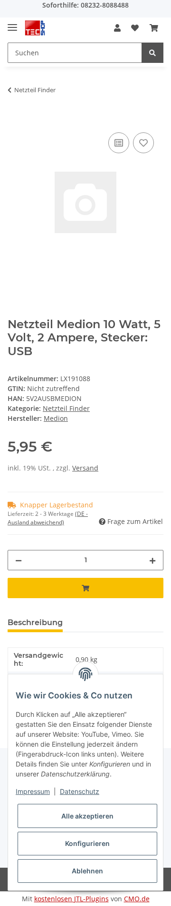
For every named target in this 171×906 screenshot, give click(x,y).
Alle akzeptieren (87, 816)
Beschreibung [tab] (35, 622)
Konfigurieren (87, 843)
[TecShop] (35, 28)
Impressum (33, 791)
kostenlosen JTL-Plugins (71, 898)
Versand (85, 467)
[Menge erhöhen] (152, 560)
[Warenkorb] (153, 27)
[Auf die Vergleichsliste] (118, 142)
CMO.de (137, 898)
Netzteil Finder (66, 408)
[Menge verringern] (18, 560)
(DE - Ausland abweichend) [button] (48, 518)
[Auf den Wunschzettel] (143, 142)
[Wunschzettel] (135, 27)
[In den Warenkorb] (15, 119)
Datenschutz (79, 791)
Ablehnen (87, 871)
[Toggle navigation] (12, 23)
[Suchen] (152, 53)
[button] (117, 27)
